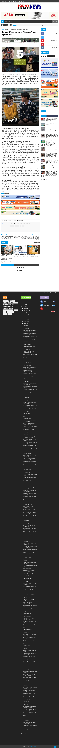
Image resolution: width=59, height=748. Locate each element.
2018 (24, 740)
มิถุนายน (25, 319)
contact (52, 1)
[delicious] (23, 1)
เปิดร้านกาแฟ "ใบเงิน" (27, 538)
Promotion (11, 308)
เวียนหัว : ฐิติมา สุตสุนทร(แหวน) (20, 254)
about (48, 1)
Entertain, (20, 37)
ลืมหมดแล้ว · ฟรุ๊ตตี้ (31, 254)
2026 (24, 301)
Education (5, 310)
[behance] (19, 1)
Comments (55, 116)
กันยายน (25, 314)
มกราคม (25, 730)
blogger (7, 265)
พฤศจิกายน (26, 310)
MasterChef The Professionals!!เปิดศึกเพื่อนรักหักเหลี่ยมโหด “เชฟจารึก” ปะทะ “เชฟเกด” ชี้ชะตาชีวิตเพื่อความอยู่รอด (49, 161)
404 (56, 1)
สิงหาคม (25, 315)
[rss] (17, 1)
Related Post (4, 242)
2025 (24, 302)
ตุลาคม (25, 312)
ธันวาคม (25, 308)
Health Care (5, 308)
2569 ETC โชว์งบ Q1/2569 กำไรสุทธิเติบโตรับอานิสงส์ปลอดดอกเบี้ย (51, 119)
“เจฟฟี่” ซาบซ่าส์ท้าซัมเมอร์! (28, 568)
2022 (24, 733)
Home (44, 1)
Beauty (4, 312)
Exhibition (11, 310)
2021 (24, 735)
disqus (20, 265)
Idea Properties (10, 304)
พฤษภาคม (25, 321)
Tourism (11, 306)
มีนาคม (25, 325)
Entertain (6, 29)
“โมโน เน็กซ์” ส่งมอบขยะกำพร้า (29, 346)
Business (5, 302)
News (6, 21)
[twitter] (9, 1)
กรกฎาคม (25, 317)
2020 (24, 737)
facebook (33, 265)
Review (10, 21)
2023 (24, 306)
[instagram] (21, 1)
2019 (24, 738)
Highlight (49, 116)
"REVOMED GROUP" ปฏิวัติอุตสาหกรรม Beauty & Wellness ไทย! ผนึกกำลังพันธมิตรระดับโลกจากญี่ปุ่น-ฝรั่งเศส (49, 130)
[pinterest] (11, 1)
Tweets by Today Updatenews (46, 179)
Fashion (15, 310)
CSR (16, 302)
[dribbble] (15, 1)
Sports (4, 304)
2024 (24, 304)
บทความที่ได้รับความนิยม (43, 116)
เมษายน (25, 323)
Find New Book (10, 312)
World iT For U (11, 302)
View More (37, 242)
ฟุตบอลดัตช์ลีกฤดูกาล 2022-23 (28, 659)
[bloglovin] (13, 1)
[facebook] (7, 1)
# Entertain (6, 193)
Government (5, 306)
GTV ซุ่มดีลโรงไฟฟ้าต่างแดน (28, 411)
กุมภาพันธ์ (25, 729)
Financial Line (6, 300)
